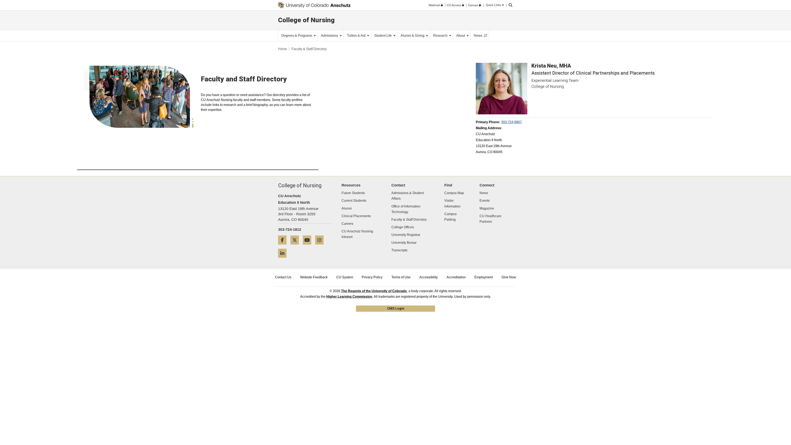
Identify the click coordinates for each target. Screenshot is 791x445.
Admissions (330, 35)
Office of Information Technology (405, 209)
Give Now (509, 277)
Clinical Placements (356, 216)
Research (440, 35)
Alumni (347, 208)
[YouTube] (308, 246)
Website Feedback (314, 277)
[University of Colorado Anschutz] (314, 5)
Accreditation (456, 277)
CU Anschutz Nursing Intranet (357, 234)
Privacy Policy (372, 277)
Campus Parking (450, 216)
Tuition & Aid (356, 35)
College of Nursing (306, 20)
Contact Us (283, 277)
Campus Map (454, 193)
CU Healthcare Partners (490, 218)
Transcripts (399, 250)
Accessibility (428, 277)
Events (485, 200)
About (461, 35)
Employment (483, 277)
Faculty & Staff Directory (409, 219)
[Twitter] (296, 246)
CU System (344, 277)
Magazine (487, 208)
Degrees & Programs (297, 35)
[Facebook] (284, 246)
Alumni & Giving (413, 35)
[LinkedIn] (284, 259)
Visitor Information (452, 203)
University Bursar (404, 242)
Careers (347, 223)
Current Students (354, 200)
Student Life (383, 35)
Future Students (353, 193)
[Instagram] (321, 246)
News (484, 193)
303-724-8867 (511, 122)
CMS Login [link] (395, 308)
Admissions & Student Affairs (407, 195)
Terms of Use (401, 277)
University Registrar (405, 235)
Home (282, 49)
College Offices (402, 227)
